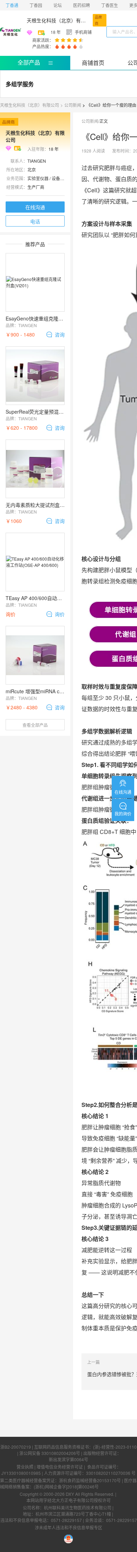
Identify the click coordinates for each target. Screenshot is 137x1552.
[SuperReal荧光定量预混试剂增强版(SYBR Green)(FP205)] (35, 375)
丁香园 (36, 5)
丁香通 (12, 5)
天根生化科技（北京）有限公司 (58, 20)
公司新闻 (72, 105)
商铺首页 (93, 63)
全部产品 (29, 62)
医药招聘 (81, 5)
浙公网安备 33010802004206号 (49, 1453)
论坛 (57, 5)
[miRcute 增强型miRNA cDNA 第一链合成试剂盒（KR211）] (35, 655)
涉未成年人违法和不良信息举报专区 (68, 1527)
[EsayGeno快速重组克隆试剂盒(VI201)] (35, 282)
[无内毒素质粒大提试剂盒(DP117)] (35, 468)
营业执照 (25, 1467)
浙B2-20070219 (15, 1447)
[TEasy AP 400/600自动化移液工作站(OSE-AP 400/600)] (35, 562)
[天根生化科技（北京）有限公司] (10, 31)
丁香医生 (109, 5)
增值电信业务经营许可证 (60, 1467)
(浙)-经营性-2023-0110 (115, 1447)
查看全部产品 (35, 725)
